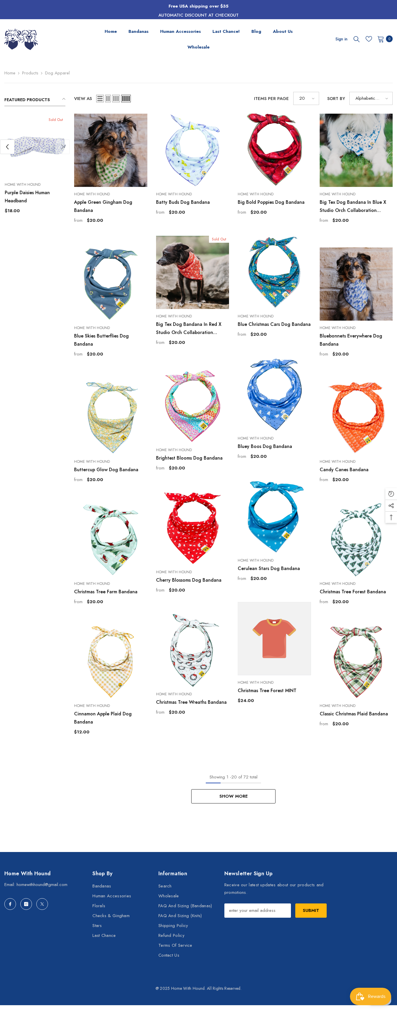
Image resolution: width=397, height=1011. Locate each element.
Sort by (336, 98)
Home (9, 73)
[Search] (356, 39)
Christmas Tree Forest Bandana (353, 591)
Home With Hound (22, 184)
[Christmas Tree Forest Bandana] (356, 539)
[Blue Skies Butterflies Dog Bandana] (110, 284)
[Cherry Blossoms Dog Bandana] (192, 528)
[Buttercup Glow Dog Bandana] (110, 417)
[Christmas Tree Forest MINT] (274, 638)
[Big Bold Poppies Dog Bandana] (274, 150)
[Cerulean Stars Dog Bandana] (274, 516)
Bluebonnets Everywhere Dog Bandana (351, 340)
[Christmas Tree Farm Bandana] (110, 539)
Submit (311, 910)
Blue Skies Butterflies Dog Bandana (101, 340)
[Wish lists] (369, 39)
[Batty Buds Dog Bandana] (192, 150)
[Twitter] (42, 904)
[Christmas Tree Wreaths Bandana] (192, 650)
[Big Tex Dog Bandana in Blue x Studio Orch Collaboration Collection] (356, 150)
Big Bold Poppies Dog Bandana (271, 202)
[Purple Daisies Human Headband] (34, 146)
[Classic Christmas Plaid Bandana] (356, 662)
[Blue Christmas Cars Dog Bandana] (274, 272)
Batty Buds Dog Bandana (183, 202)
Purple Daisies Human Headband (26, 196)
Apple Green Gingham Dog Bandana (103, 206)
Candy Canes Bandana (344, 469)
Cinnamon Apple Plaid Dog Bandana (103, 717)
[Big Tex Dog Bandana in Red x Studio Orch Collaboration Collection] (192, 272)
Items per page (271, 98)
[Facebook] (10, 904)
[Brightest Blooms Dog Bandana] (192, 406)
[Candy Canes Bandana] (356, 417)
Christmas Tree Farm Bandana (105, 591)
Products (30, 73)
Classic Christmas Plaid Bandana (354, 713)
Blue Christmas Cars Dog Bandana (274, 324)
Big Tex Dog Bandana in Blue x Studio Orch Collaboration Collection (353, 207)
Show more (233, 796)
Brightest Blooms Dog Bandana (189, 458)
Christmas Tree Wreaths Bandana (191, 702)
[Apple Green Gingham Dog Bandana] (110, 150)
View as (83, 98)
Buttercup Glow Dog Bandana (106, 469)
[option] (35, 167)
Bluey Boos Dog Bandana (265, 446)
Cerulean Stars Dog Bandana (269, 568)
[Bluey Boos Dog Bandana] (274, 394)
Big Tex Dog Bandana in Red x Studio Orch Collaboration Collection (188, 329)
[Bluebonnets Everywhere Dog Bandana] (356, 284)
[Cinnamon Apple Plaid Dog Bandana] (110, 662)
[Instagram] (26, 904)
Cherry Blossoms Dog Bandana (188, 580)
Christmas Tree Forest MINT (267, 690)
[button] (7, 147)
